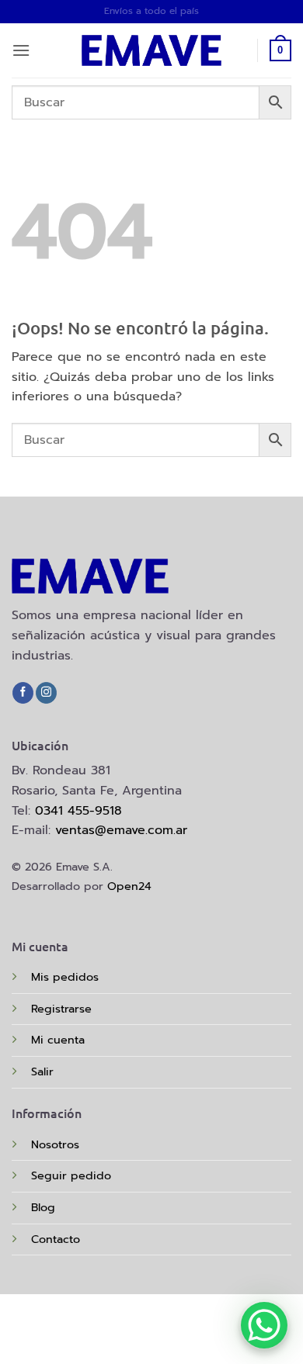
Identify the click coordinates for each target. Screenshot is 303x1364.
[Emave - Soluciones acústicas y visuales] (151, 50)
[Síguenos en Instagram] (46, 693)
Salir (42, 1071)
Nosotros (55, 1144)
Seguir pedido (71, 1175)
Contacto (55, 1239)
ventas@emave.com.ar (121, 830)
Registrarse (61, 1008)
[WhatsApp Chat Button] (264, 1325)
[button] (21, 50)
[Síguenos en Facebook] (22, 693)
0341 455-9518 (78, 810)
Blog (43, 1207)
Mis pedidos (65, 976)
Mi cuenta (58, 1039)
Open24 (129, 886)
